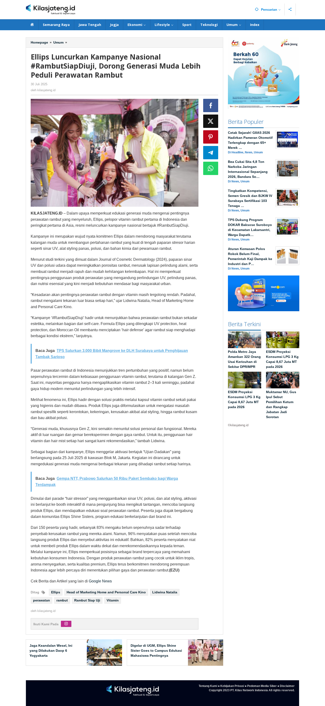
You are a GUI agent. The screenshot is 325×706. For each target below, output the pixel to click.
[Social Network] (290, 9)
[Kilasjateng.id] (50, 9)
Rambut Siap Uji (87, 600)
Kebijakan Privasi (232, 686)
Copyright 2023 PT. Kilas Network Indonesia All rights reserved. (252, 690)
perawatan (41, 600)
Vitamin (113, 600)
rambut (62, 600)
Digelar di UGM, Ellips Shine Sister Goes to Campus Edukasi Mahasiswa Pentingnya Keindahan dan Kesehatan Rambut (156, 655)
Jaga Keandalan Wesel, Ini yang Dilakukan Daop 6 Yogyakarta (51, 650)
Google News (100, 581)
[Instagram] (66, 624)
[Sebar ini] (210, 105)
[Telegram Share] (210, 152)
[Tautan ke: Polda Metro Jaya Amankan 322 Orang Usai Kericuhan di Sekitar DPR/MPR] (244, 339)
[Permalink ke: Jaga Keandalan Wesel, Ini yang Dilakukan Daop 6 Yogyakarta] (103, 652)
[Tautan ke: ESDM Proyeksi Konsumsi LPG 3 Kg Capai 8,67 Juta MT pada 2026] (282, 339)
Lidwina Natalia (164, 592)
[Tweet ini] (210, 121)
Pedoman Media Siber (262, 686)
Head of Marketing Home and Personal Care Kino (106, 592)
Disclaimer (287, 686)
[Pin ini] (210, 137)
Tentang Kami (208, 686)
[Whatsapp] (210, 168)
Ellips (55, 592)
